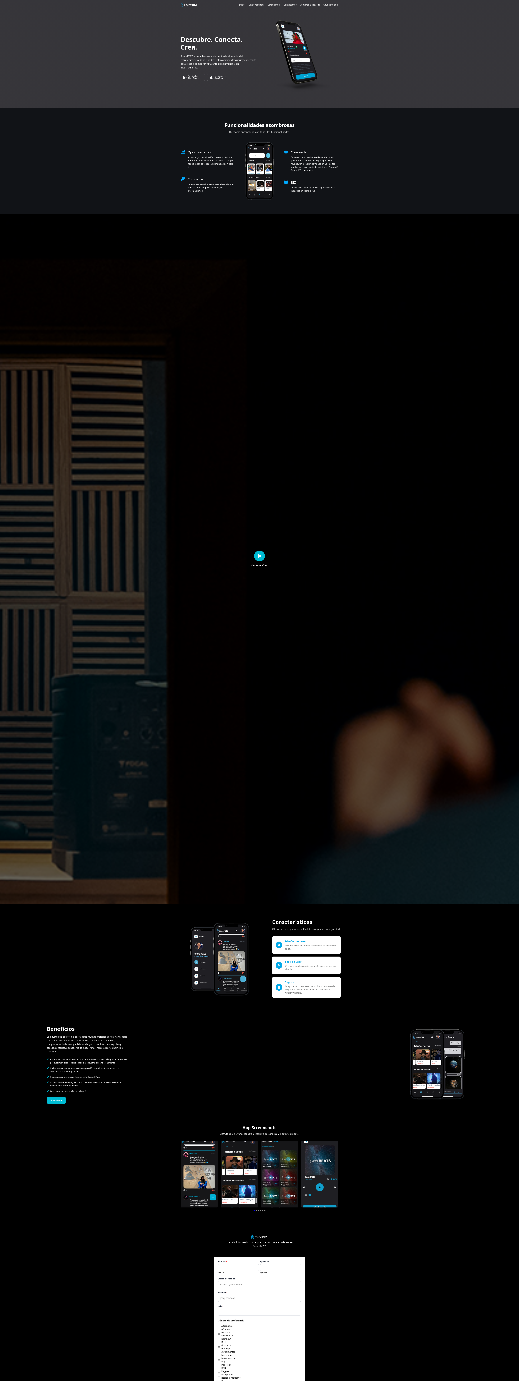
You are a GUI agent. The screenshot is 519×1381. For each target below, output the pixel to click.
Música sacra (228, 1358)
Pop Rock (226, 1364)
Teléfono (222, 1292)
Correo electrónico (226, 1278)
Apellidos (264, 1261)
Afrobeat (225, 1329)
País (220, 1306)
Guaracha (226, 1345)
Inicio (242, 4)
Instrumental (228, 1351)
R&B (223, 1368)
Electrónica (227, 1335)
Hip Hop (225, 1348)
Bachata (225, 1332)
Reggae (225, 1371)
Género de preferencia (231, 1320)
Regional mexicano (231, 1377)
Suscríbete (56, 1100)
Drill (223, 1342)
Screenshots (274, 4)
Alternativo (227, 1325)
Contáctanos (290, 4)
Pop (223, 1361)
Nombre (222, 1261)
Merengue (226, 1355)
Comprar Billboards (310, 4)
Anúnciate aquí (330, 4)
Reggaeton (227, 1374)
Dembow (226, 1338)
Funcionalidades (256, 4)
